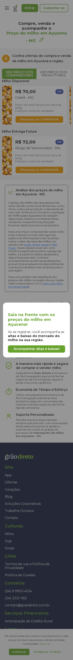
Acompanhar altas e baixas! (37, 349)
